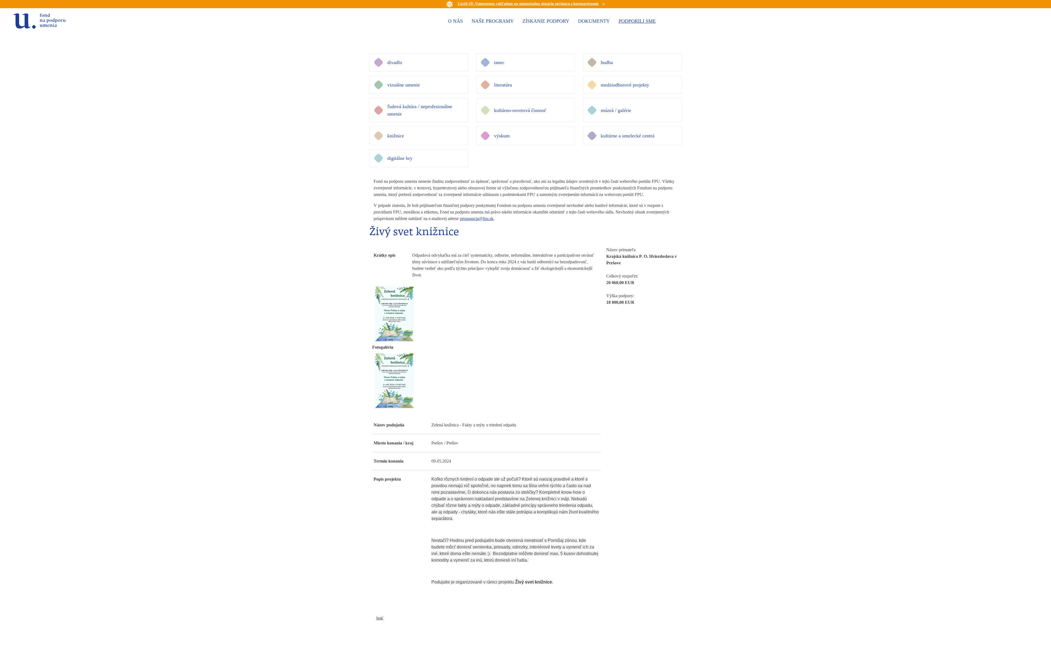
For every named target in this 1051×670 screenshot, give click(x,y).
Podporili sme (637, 21)
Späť (379, 618)
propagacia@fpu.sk (476, 218)
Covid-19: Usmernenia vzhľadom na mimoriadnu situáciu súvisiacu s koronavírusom (528, 4)
